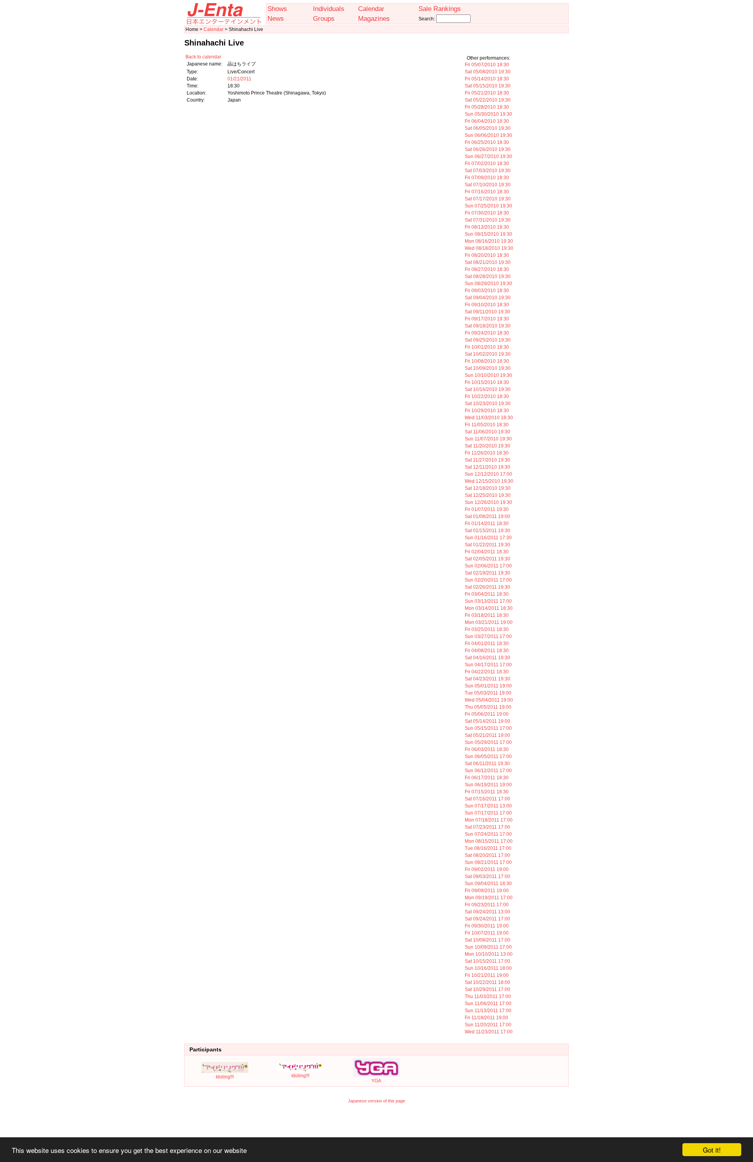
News (275, 18)
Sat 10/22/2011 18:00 (487, 982)
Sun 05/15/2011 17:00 (488, 728)
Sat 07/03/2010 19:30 (488, 170)
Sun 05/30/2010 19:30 (488, 114)
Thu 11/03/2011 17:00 (488, 996)
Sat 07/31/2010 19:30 (488, 220)
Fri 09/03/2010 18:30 (487, 290)
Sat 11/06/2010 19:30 (487, 432)
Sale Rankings (439, 9)
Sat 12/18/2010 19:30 (488, 488)
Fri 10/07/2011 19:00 (487, 933)
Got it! (712, 1150)
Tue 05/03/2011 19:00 (488, 693)
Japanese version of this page (376, 1100)
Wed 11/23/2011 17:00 (489, 1032)
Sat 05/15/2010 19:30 (488, 86)
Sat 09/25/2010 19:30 (488, 340)
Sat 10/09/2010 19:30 (488, 368)
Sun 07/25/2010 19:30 (488, 206)
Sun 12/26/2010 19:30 (488, 502)
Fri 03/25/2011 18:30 (487, 629)
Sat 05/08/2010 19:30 (488, 72)
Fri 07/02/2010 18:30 (487, 163)
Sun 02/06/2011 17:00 (488, 566)
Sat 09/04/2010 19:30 (488, 297)
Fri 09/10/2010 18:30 (487, 304)
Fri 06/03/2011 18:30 (487, 749)
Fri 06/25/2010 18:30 (487, 142)
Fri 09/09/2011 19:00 (487, 890)
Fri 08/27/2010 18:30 (487, 269)
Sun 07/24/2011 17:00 (488, 834)
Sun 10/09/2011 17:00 (488, 947)
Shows (277, 9)
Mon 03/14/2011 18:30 (489, 608)
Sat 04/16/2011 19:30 (487, 657)
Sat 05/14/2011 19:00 (487, 721)
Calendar (371, 9)
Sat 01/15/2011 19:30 (487, 530)
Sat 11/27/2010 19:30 (487, 460)
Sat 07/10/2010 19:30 (488, 184)
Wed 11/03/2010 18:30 (489, 417)
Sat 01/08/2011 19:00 (487, 516)
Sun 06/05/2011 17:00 (488, 756)
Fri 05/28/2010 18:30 (487, 107)
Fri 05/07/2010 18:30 (487, 64)
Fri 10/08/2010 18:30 (487, 361)
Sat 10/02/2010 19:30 (488, 354)
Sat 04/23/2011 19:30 (487, 679)
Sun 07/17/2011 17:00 (488, 813)
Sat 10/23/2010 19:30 (488, 403)
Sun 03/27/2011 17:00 (488, 636)
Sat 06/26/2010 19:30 (488, 149)
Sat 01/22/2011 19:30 (487, 544)
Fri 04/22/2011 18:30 (487, 672)
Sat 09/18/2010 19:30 (488, 326)
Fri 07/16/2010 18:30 (487, 192)
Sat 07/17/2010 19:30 (488, 199)
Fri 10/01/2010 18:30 (487, 347)
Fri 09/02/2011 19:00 (487, 869)
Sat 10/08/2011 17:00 (487, 940)
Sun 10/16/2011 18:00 (488, 968)
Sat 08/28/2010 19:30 (488, 276)
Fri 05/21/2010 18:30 (487, 93)
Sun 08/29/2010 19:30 (488, 283)
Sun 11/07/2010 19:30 (488, 439)
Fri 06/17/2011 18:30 (487, 777)
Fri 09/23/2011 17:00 (487, 904)
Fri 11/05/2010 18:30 (487, 424)
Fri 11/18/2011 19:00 (486, 1017)
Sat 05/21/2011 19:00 (487, 735)
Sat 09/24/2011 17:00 (487, 919)
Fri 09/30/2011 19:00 (487, 926)
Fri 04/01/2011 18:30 (487, 643)
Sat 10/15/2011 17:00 (487, 961)
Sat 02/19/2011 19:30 (487, 573)
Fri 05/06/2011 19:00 (487, 714)
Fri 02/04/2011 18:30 (487, 552)
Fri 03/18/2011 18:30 (487, 615)
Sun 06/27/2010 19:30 (488, 156)
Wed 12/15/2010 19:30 (489, 481)
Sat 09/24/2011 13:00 (487, 912)
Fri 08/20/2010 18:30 (487, 255)
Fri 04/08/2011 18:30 (487, 650)
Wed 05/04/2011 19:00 (489, 700)
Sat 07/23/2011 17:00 (487, 827)
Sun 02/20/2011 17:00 (488, 580)
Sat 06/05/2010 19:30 (488, 128)
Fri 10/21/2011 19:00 (487, 975)
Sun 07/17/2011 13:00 (488, 806)
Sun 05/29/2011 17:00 (488, 742)
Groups (324, 18)
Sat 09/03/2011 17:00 (487, 876)
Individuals (328, 9)
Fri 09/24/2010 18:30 (487, 333)
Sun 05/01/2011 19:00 (488, 686)
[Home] (223, 22)
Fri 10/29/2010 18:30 (487, 410)
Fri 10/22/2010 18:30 (487, 396)
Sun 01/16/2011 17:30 (488, 537)
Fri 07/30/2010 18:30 (487, 213)
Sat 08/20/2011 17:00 (487, 855)
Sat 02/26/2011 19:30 (487, 587)
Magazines (374, 18)
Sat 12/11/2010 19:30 (487, 467)
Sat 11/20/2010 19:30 (487, 446)
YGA (376, 1081)
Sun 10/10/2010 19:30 (488, 375)
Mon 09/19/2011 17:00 (489, 897)
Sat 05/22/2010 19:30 (488, 100)
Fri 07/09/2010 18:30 (487, 177)
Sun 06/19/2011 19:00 (488, 784)
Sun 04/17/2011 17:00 (488, 664)
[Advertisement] (376, 1125)
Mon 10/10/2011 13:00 (489, 954)
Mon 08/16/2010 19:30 (489, 241)
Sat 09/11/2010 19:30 (487, 312)
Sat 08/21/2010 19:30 (488, 262)
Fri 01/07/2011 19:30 (487, 509)
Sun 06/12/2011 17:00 (488, 770)
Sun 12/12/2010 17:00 (488, 474)
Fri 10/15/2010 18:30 (487, 382)
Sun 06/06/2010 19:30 (488, 135)
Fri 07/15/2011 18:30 (487, 792)
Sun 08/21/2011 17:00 (488, 862)
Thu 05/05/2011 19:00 (488, 707)
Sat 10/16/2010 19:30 (488, 389)
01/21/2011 (239, 79)
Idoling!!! (225, 1077)
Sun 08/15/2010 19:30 (488, 234)
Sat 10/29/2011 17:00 (487, 989)
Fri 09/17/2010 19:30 (487, 319)
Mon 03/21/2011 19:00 (489, 622)
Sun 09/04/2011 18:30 (488, 883)
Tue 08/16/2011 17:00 (488, 848)
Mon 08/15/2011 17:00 (489, 841)
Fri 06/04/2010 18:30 (487, 121)
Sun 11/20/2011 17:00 (488, 1024)
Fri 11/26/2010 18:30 (487, 453)
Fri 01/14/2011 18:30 (487, 523)
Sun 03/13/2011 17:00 (488, 601)
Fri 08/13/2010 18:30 (487, 227)
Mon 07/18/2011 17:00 (489, 820)
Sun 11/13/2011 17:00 (488, 1010)
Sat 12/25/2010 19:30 (488, 495)
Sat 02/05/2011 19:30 (487, 559)
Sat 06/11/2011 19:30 (487, 763)
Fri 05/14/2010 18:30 (487, 79)
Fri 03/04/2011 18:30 (487, 594)
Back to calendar (203, 57)
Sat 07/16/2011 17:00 (487, 799)
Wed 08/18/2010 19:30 (489, 248)
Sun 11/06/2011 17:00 (488, 1003)
